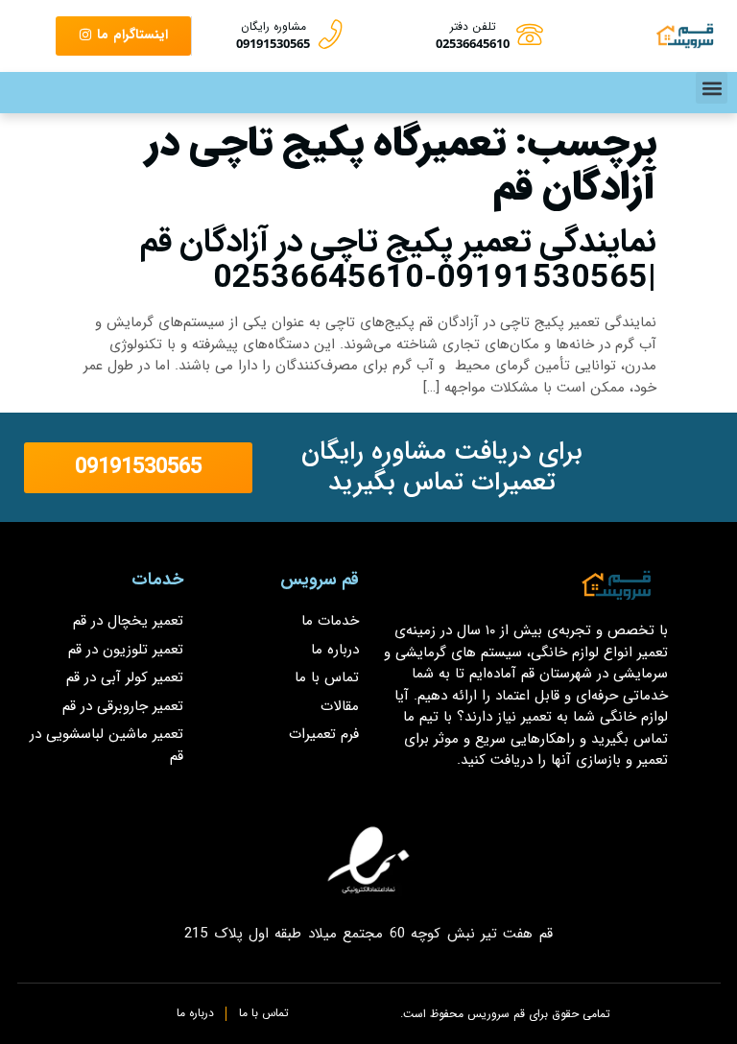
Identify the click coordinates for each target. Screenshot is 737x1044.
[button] (711, 88)
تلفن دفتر (473, 26)
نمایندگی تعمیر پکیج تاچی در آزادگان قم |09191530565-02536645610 (398, 260)
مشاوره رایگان (273, 26)
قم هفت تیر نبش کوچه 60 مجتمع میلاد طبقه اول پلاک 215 (368, 933)
